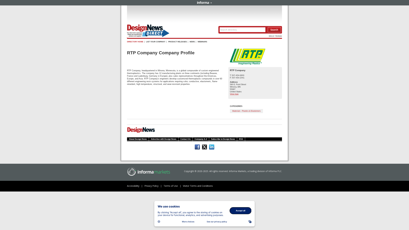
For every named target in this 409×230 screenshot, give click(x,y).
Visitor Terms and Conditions (198, 185)
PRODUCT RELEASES (177, 42)
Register (278, 36)
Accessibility (133, 185)
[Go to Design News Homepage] (141, 132)
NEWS (192, 42)
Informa (204, 2)
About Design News (138, 139)
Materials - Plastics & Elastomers (246, 111)
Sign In (271, 36)
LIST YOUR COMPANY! (155, 42)
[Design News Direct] (148, 36)
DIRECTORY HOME (135, 42)
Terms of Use (171, 185)
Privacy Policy (151, 185)
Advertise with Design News (163, 139)
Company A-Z (201, 139)
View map (234, 94)
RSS (241, 139)
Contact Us (185, 139)
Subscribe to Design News (223, 139)
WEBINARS (202, 42)
